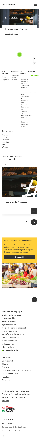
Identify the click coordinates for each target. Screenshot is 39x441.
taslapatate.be (8, 343)
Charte (5, 364)
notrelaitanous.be (9, 331)
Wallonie (5, 400)
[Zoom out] (34, 61)
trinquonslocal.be (9, 347)
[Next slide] (34, 222)
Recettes (6, 376)
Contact (5, 367)
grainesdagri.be (9, 318)
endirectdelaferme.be (11, 314)
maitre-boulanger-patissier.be (15, 327)
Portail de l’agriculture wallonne (16, 394)
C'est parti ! (19, 257)
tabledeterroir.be (9, 340)
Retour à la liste (11, 18)
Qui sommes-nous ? (10, 373)
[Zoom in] (34, 58)
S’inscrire (6, 380)
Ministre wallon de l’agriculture (15, 390)
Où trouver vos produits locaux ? (16, 370)
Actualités (6, 357)
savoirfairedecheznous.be (13, 334)
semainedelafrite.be (10, 337)
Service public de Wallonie (13, 397)
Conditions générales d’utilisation (14, 427)
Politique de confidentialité (11, 431)
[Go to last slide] (26, 222)
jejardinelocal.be (9, 324)
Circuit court (7, 360)
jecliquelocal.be (9, 321)
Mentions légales (8, 423)
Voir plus (5, 164)
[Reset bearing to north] (34, 63)
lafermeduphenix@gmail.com (34, 75)
